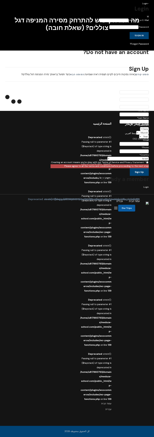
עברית (119, 201)
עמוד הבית (134, 201)
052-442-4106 (33, 91)
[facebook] (40, 101)
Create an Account (139, 60)
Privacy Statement (134, 162)
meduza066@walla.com (24, 95)
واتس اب (15, 91)
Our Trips (127, 208)
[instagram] (30, 101)
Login (146, 187)
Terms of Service (110, 162)
